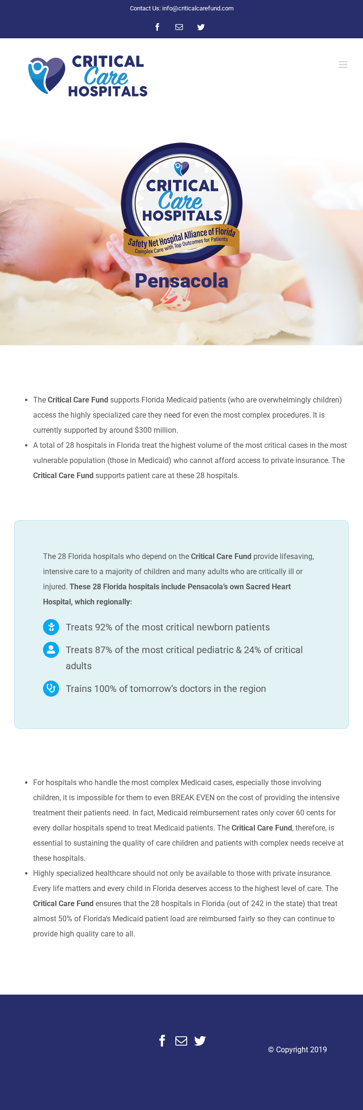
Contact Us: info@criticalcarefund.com (181, 8)
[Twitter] (200, 1041)
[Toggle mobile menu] (344, 65)
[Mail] (181, 1041)
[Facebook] (162, 1041)
